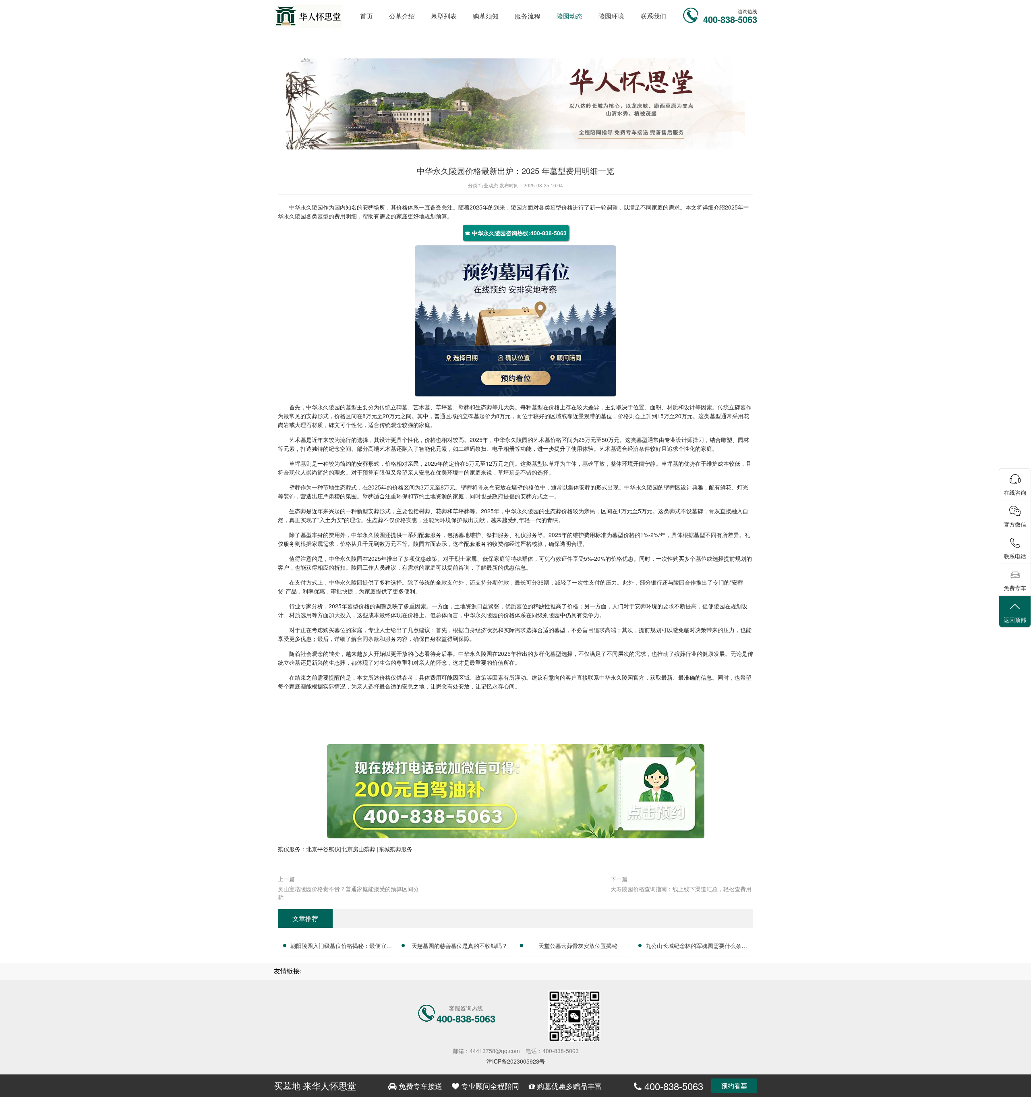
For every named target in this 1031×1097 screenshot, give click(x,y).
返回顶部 (1015, 620)
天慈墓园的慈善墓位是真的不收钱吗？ (459, 945)
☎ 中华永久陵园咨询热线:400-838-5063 (516, 233)
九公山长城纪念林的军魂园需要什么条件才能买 (696, 946)
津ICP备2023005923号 (516, 1061)
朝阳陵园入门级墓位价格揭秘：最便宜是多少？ (341, 946)
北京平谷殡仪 (323, 849)
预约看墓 (734, 1085)
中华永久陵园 (306, 207)
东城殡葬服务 (395, 849)
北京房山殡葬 (359, 849)
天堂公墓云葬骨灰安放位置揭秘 (577, 945)
